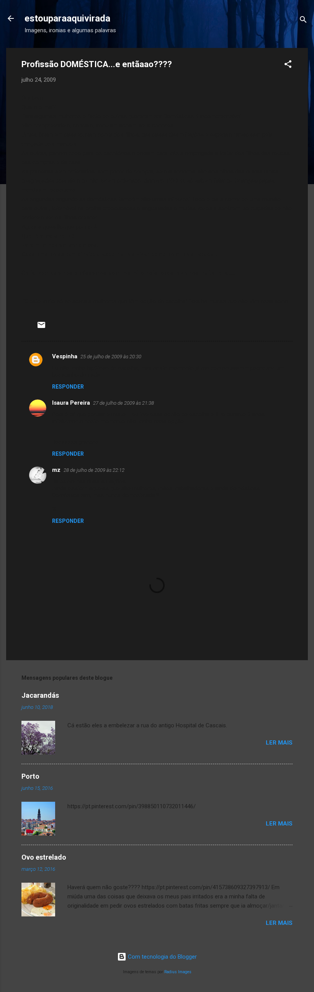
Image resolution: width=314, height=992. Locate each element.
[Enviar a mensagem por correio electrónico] (41, 327)
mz (56, 469)
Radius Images (177, 971)
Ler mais (279, 742)
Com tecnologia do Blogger (161, 956)
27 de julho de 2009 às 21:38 (123, 403)
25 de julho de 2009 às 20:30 (110, 356)
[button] (288, 65)
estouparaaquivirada (67, 18)
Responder (68, 387)
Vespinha (64, 356)
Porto (30, 776)
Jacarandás (40, 695)
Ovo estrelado (43, 857)
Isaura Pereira (71, 402)
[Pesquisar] (303, 21)
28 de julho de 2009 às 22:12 (94, 470)
